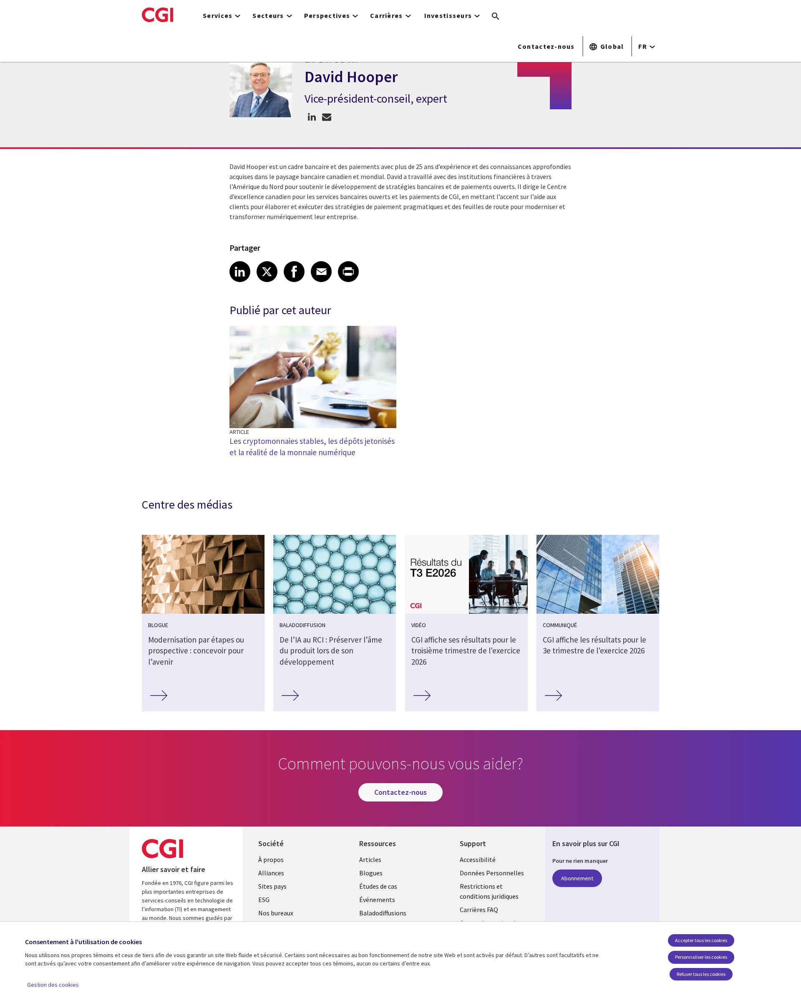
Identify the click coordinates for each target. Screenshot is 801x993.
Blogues (371, 873)
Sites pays (272, 886)
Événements (377, 899)
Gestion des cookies (53, 984)
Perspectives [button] (327, 15)
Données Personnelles (492, 873)
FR (642, 46)
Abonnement (577, 878)
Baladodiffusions (382, 913)
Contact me (326, 116)
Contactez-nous (546, 46)
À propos (271, 859)
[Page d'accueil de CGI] (157, 14)
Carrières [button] (386, 15)
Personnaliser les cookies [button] (701, 957)
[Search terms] (495, 16)
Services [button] (217, 15)
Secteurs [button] (268, 15)
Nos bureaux (275, 913)
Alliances (271, 873)
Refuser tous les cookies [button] (701, 974)
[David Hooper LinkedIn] (312, 116)
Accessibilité (478, 859)
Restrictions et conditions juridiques (489, 891)
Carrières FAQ (479, 909)
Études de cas (378, 886)
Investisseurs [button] (448, 15)
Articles (370, 859)
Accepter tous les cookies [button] (701, 940)
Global (612, 46)
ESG (264, 899)
